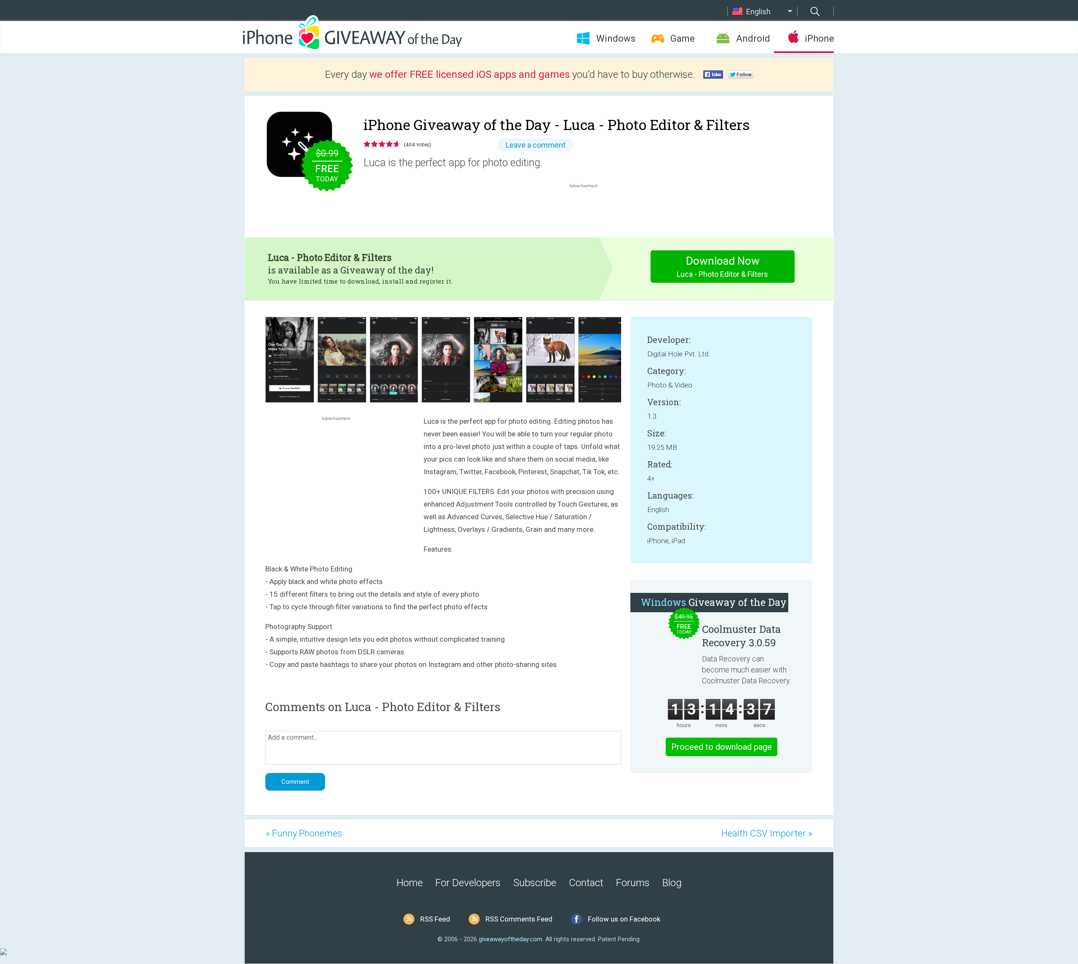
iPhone (819, 38)
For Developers (468, 883)
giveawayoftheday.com (510, 939)
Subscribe (534, 883)
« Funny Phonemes (304, 833)
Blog (672, 883)
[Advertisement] (587, 210)
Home (410, 883)
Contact (586, 883)
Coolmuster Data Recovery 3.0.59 (741, 635)
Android (753, 38)
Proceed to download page (721, 747)
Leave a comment (536, 145)
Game (682, 38)
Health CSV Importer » (766, 833)
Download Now (722, 267)
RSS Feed (435, 919)
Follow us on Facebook (624, 919)
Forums (633, 883)
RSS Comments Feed (519, 919)
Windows (615, 38)
